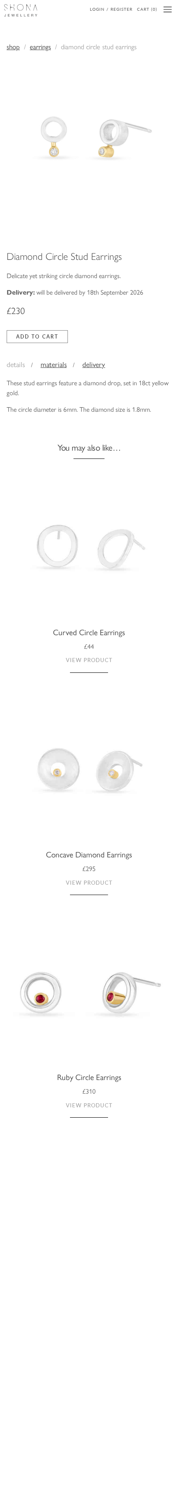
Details (16, 364)
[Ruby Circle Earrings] (89, 998)
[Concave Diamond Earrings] (89, 776)
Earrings (40, 46)
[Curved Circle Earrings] (89, 553)
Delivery (93, 364)
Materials (54, 364)
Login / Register (111, 9)
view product (89, 660)
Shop (13, 46)
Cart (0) (147, 9)
